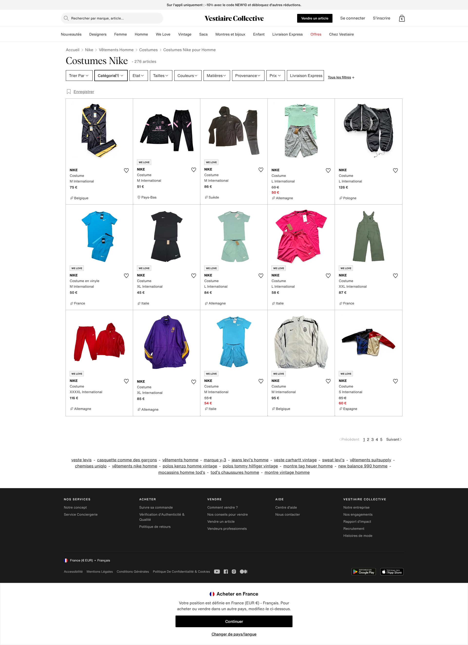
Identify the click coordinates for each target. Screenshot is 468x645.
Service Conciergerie (81, 514)
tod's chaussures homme (235, 472)
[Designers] (110, 34)
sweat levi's (333, 460)
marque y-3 (215, 460)
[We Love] (174, 34)
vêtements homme (180, 460)
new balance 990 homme (363, 466)
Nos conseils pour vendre (227, 514)
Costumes (148, 50)
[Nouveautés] (85, 34)
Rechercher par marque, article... (97, 18)
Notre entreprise (356, 507)
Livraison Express (287, 34)
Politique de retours (155, 526)
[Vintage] (195, 34)
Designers (98, 34)
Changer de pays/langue (234, 634)
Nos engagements (358, 514)
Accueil (72, 50)
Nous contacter (287, 514)
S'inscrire (381, 18)
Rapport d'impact (357, 521)
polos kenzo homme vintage (190, 466)
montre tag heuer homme (308, 466)
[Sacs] (212, 34)
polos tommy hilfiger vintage (250, 466)
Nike (89, 50)
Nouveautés (71, 34)
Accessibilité (73, 571)
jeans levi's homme (250, 460)
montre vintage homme (287, 472)
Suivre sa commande (156, 507)
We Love (163, 34)
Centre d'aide (286, 507)
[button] (402, 18)
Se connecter (352, 18)
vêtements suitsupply (370, 460)
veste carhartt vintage (295, 460)
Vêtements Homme (116, 50)
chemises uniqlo (91, 466)
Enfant (259, 34)
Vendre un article (314, 18)
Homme (141, 34)
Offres (316, 34)
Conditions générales (133, 571)
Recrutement (353, 528)
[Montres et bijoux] (249, 34)
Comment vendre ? (222, 507)
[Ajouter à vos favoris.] (126, 170)
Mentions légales (100, 571)
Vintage (184, 34)
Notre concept (75, 507)
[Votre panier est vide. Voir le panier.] (402, 18)
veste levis (81, 460)
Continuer (234, 621)
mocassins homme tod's (181, 472)
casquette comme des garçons (127, 460)
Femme (120, 34)
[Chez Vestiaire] (358, 34)
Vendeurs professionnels (227, 528)
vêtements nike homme (134, 466)
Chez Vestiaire (341, 34)
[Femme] (131, 34)
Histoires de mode (357, 535)
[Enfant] (268, 34)
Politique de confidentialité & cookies (181, 571)
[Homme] (152, 34)
